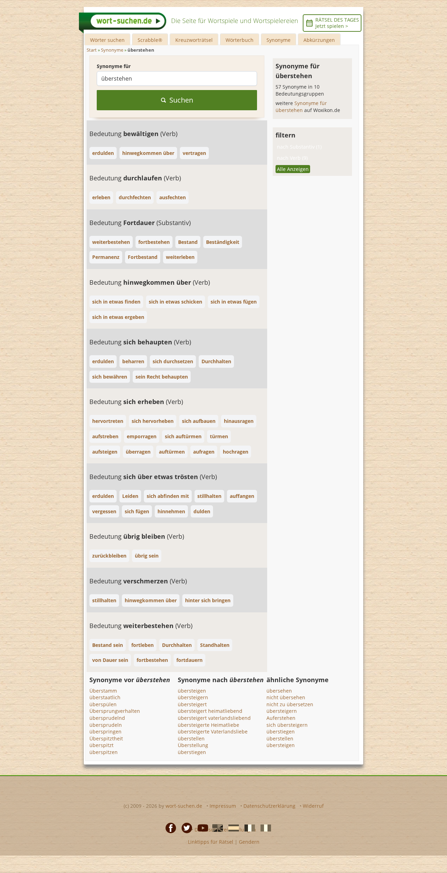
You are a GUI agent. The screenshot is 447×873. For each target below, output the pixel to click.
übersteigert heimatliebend (210, 711)
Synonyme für (114, 66)
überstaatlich (104, 697)
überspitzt (101, 745)
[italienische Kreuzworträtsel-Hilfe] (263, 827)
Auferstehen (280, 718)
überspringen (105, 731)
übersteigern (193, 697)
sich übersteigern (287, 725)
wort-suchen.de (184, 806)
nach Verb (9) (292, 158)
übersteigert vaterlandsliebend (214, 718)
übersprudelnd (107, 718)
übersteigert (192, 704)
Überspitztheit (106, 738)
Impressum (223, 806)
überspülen (103, 704)
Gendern (249, 841)
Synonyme (278, 40)
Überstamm (103, 690)
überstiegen (192, 752)
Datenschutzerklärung (269, 806)
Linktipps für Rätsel (210, 841)
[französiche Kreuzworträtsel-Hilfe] (247, 827)
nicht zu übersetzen (289, 704)
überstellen (191, 738)
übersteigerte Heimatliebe (208, 725)
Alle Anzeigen (293, 169)
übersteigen (192, 690)
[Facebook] (168, 827)
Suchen (181, 100)
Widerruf (313, 806)
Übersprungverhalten (114, 711)
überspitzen (103, 752)
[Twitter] (184, 827)
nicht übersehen (285, 697)
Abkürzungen (319, 40)
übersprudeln (105, 725)
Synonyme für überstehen (301, 106)
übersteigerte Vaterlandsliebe (213, 731)
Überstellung (193, 745)
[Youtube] (200, 827)
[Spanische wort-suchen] (231, 827)
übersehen (279, 690)
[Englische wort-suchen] (215, 827)
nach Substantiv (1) (299, 146)
